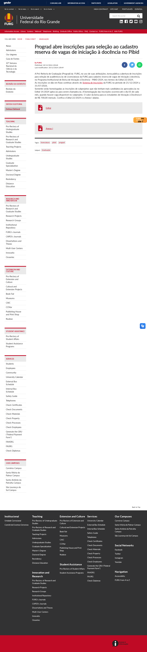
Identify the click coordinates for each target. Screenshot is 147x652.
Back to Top (136, 507)
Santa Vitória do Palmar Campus (13, 474)
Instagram (119, 558)
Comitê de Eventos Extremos (17, 525)
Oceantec (10, 257)
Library (23, 31)
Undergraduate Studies (12, 157)
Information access (76, 3)
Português (127, 9)
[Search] (138, 16)
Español (138, 9)
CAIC (8, 303)
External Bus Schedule (11, 383)
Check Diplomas (13, 450)
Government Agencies (133, 3)
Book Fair (10, 294)
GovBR (7, 3)
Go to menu (23, 9)
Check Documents (14, 409)
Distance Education (10, 185)
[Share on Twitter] (132, 65)
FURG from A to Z (106, 31)
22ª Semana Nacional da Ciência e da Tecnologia (11, 67)
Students (10, 364)
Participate (96, 3)
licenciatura (45, 142)
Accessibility (120, 576)
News (8, 46)
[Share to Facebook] (124, 65)
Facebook (118, 550)
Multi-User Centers (14, 248)
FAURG (9, 446)
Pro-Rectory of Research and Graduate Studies (13, 139)
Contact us (93, 31)
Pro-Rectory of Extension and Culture (12, 279)
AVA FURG (118, 31)
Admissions (11, 50)
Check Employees (13, 427)
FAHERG (10, 442)
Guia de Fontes (12, 59)
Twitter (118, 554)
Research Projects (14, 216)
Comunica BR (55, 3)
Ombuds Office (66, 31)
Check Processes (13, 423)
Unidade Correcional (13, 521)
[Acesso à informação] (120, 643)
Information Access (12, 31)
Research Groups (13, 220)
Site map (114, 9)
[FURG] (11, 14)
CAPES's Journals (13, 236)
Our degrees (11, 54)
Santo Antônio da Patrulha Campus (13, 481)
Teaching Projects (13, 147)
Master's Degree (13, 170)
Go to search (36, 9)
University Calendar (14, 377)
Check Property (13, 418)
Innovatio (10, 253)
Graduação (46, 150)
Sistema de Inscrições (93, 82)
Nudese (9, 319)
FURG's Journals (13, 232)
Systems (30, 31)
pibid (54, 142)
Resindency (11, 179)
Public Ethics (78, 31)
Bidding (56, 31)
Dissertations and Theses (13, 242)
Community (11, 372)
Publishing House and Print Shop (13, 313)
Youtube (118, 562)
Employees (10, 368)
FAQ (86, 31)
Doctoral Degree (13, 174)
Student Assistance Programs (14, 345)
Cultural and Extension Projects (14, 288)
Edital (48, 108)
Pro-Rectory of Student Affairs (12, 337)
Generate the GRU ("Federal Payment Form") (14, 434)
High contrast (101, 9)
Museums (10, 298)
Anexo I (49, 128)
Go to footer (49, 9)
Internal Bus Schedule (11, 390)
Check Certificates (14, 405)
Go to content (10, 9)
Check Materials (13, 414)
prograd (62, 142)
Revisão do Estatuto (11, 90)
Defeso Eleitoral (13, 109)
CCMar (9, 307)
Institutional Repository (11, 226)
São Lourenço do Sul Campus (13, 488)
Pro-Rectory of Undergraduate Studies (12, 129)
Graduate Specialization (12, 164)
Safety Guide (11, 396)
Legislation (112, 3)
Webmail (38, 31)
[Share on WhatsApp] (139, 65)
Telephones (47, 31)
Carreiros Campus (14, 468)
